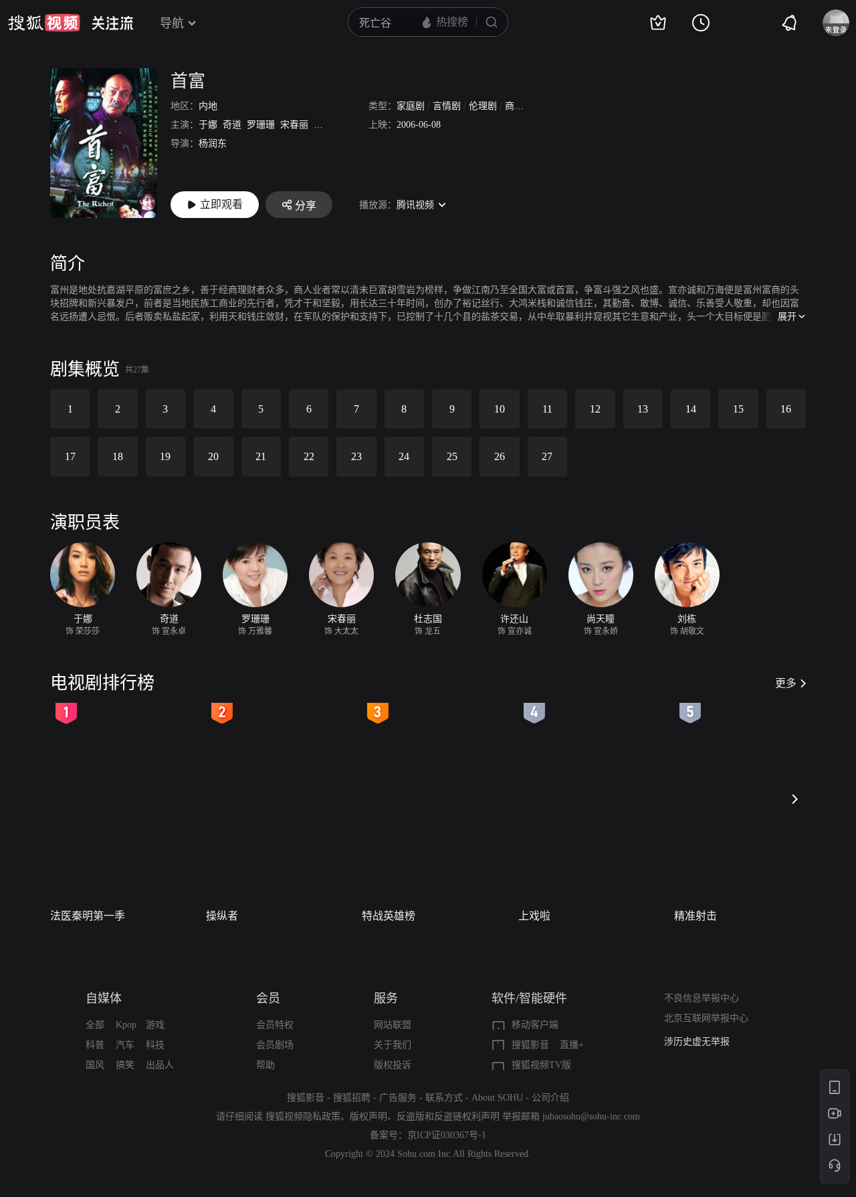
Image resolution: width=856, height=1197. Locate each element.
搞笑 (125, 1065)
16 (785, 409)
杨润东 (213, 143)
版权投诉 (392, 1065)
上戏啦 (534, 915)
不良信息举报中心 (701, 998)
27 (547, 456)
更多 (785, 683)
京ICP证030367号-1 (446, 1135)
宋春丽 (294, 125)
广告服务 (398, 1098)
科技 (155, 1045)
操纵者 (222, 915)
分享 (305, 205)
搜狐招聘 (351, 1098)
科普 (95, 1045)
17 (70, 456)
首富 (188, 81)
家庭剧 (411, 106)
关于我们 (392, 1045)
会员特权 (275, 1025)
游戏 (155, 1025)
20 (213, 456)
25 (452, 456)
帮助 (265, 1065)
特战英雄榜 (388, 915)
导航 (172, 23)
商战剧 (519, 106)
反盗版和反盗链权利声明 (448, 1116)
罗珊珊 (261, 125)
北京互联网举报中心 (706, 1018)
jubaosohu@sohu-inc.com (591, 1116)
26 (499, 456)
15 (738, 409)
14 (690, 409)
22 (309, 456)
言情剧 (447, 106)
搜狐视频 (44, 23)
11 (547, 409)
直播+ (572, 1045)
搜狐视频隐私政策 (302, 1116)
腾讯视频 (415, 205)
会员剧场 (275, 1045)
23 (356, 456)
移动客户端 (535, 1025)
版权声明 (368, 1116)
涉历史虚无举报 (697, 1042)
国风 (95, 1065)
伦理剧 (483, 106)
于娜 (208, 125)
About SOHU (497, 1098)
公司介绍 (550, 1098)
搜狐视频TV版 (541, 1065)
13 (642, 409)
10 (499, 409)
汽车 (125, 1045)
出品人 (160, 1065)
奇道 (232, 125)
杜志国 (328, 125)
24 (404, 456)
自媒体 (104, 998)
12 (595, 409)
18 (117, 456)
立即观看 (221, 204)
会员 (268, 998)
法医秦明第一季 (87, 915)
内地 (208, 106)
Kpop (126, 1025)
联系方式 (444, 1098)
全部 (95, 1025)
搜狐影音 (530, 1045)
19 (165, 456)
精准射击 (695, 915)
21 (260, 456)
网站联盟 (392, 1025)
